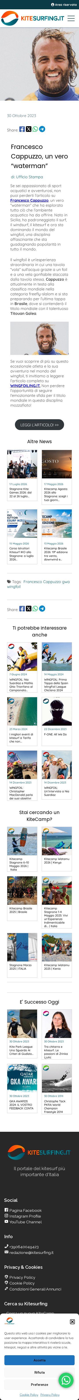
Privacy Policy (49, 1395)
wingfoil (14, 586)
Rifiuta (39, 1373)
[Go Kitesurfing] (39, 18)
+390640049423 (24, 1246)
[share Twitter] (28, 129)
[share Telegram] (42, 129)
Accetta (40, 1360)
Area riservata (65, 5)
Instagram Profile (25, 1216)
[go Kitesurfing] (39, 1159)
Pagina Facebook (25, 1210)
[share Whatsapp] (35, 129)
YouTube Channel (25, 1222)
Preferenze (39, 1385)
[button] (72, 1322)
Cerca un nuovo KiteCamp (30, 1313)
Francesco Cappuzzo (29, 200)
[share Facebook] (22, 129)
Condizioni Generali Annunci (35, 1289)
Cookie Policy (29, 1395)
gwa (66, 581)
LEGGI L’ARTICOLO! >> (39, 424)
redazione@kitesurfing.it (31, 1252)
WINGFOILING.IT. (25, 385)
